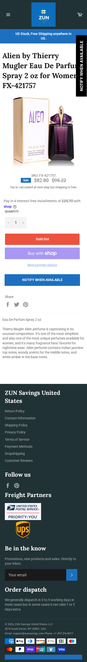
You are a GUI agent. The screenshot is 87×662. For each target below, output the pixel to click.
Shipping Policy (16, 425)
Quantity (12, 211)
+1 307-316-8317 (63, 633)
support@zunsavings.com (28, 633)
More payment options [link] (42, 265)
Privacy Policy (15, 432)
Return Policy (15, 411)
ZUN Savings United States (31, 624)
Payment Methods (18, 446)
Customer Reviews (19, 461)
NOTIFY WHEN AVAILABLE (42, 280)
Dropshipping (15, 453)
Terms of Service (17, 439)
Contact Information (20, 418)
